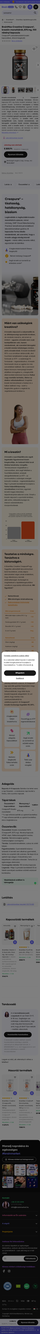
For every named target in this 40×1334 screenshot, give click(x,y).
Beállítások (20, 678)
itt (32, 665)
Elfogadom (20, 673)
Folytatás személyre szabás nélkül (16, 656)
